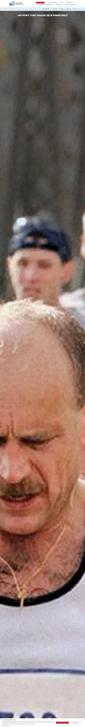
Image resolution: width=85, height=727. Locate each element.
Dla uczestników (53, 2)
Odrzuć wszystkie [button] (75, 722)
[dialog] (42, 722)
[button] (82, 15)
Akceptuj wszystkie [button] (62, 722)
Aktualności (46, 9)
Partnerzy (59, 4)
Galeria (55, 9)
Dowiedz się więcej (50, 722)
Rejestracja (40, 2)
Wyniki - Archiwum (70, 4)
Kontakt (68, 9)
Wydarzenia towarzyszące (45, 4)
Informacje (70, 2)
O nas (61, 9)
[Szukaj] (75, 9)
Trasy (62, 2)
